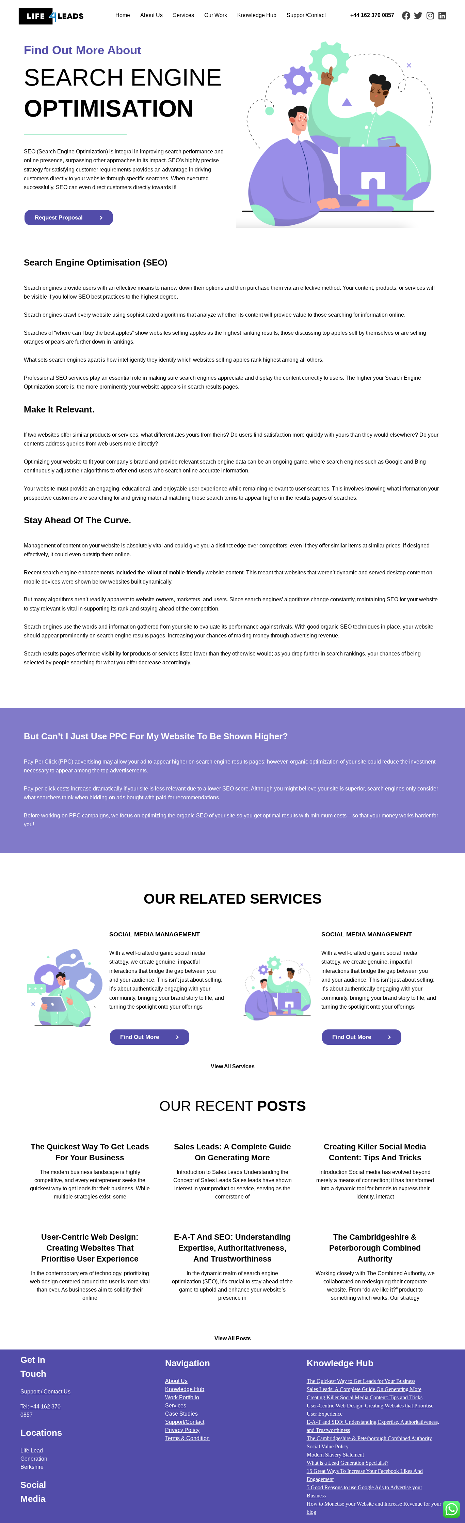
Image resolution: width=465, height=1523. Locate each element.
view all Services (233, 1066)
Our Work (215, 15)
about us (151, 15)
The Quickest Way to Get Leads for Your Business (361, 1381)
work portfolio (182, 1397)
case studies (181, 1414)
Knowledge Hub (256, 15)
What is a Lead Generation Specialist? (347, 1463)
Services (183, 15)
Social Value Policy (328, 1446)
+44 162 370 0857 (372, 15)
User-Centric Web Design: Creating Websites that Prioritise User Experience (90, 1248)
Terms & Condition (187, 1438)
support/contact (306, 15)
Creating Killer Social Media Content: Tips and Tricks (364, 1397)
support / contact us (45, 1391)
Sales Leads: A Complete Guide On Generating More (364, 1389)
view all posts (232, 1338)
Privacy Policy (182, 1430)
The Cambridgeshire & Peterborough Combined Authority (375, 1248)
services (175, 1405)
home (122, 15)
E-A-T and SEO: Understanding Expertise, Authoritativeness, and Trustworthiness (232, 1248)
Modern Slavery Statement (335, 1455)
